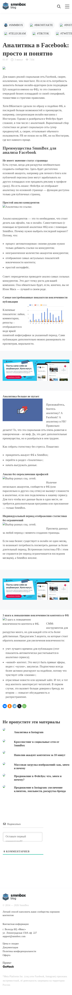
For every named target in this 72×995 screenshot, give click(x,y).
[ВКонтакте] (5, 706)
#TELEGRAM (17, 33)
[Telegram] (14, 706)
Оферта (6, 955)
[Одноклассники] (10, 706)
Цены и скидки (11, 943)
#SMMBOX (16, 25)
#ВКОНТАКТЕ (43, 25)
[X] (19, 706)
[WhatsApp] (24, 706)
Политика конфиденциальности (19, 951)
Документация (10, 947)
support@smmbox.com (14, 936)
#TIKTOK (43, 33)
